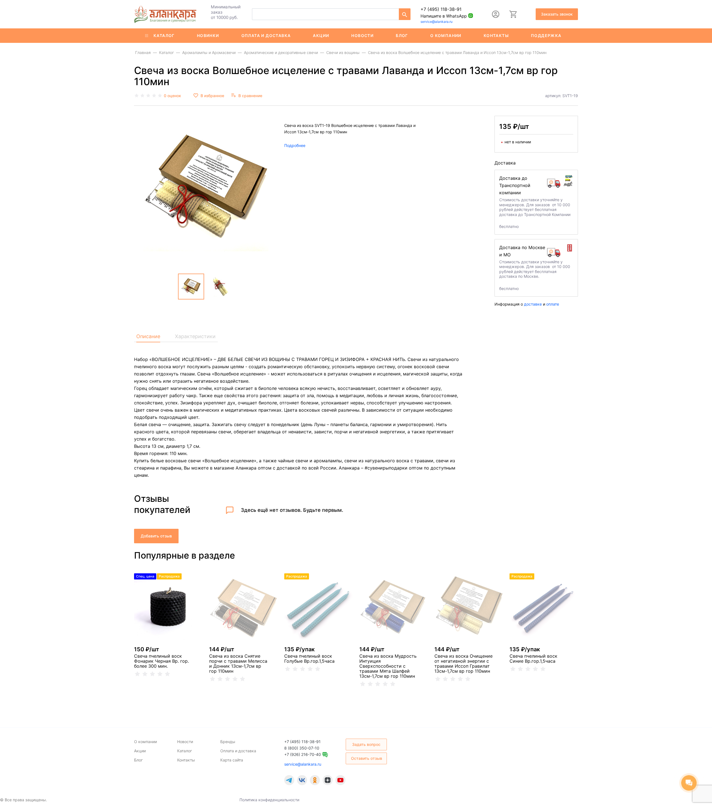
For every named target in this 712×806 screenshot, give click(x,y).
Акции (321, 35)
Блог (402, 35)
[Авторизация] (495, 14)
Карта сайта (231, 760)
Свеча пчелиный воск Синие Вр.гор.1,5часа (533, 658)
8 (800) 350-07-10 (301, 748)
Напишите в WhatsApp (444, 16)
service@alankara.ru (437, 21)
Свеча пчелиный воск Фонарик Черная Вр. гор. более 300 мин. (161, 661)
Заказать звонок (557, 14)
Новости (362, 35)
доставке (533, 304)
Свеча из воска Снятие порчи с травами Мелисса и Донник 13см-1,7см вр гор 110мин (238, 663)
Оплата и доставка (266, 35)
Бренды (227, 741)
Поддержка (546, 35)
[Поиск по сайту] (405, 14)
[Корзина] (513, 14)
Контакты (496, 35)
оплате (552, 304)
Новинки (208, 35)
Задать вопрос (366, 744)
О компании (445, 35)
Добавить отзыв (156, 536)
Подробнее (294, 145)
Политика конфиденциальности (269, 799)
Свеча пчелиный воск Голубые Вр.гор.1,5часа (309, 658)
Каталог (164, 35)
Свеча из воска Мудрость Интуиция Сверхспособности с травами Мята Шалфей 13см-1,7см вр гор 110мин (388, 666)
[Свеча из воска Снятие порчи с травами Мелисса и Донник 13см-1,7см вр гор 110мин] (243, 607)
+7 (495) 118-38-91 (441, 9)
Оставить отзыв (366, 758)
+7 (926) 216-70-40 (302, 754)
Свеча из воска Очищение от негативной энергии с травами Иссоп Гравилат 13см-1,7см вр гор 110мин (463, 663)
